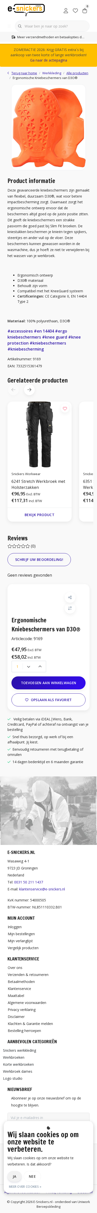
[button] (29, 390)
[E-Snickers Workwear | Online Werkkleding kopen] (26, 10)
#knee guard (54, 337)
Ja (14, 1176)
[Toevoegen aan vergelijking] (70, 608)
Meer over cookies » (25, 1186)
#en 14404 (44, 331)
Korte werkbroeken (18, 1064)
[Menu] (9, 26)
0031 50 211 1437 (28, 882)
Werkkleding (51, 73)
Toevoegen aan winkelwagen (48, 682)
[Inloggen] (66, 10)
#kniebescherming (25, 349)
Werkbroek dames (17, 1071)
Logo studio (12, 1078)
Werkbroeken (13, 1057)
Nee (32, 1176)
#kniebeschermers (48, 343)
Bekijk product (39, 514)
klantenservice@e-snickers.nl (42, 889)
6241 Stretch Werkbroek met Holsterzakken (38, 484)
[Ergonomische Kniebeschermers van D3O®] (48, 127)
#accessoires (20, 331)
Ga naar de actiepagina (48, 60)
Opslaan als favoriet (51, 699)
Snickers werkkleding (19, 1050)
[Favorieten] (75, 10)
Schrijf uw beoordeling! (39, 559)
